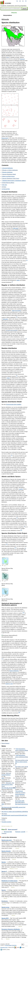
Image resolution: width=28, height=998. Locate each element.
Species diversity (6, 851)
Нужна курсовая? (12, 829)
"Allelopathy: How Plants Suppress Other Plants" (8, 784)
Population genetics (6, 821)
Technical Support (8, 945)
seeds (8, 377)
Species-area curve (7, 840)
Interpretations (7, 15)
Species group (5, 907)
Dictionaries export (3, 947)
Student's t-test (9, 683)
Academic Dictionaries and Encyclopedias (13, 5)
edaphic (21, 489)
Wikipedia (14, 12)
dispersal (22, 59)
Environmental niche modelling (13, 404)
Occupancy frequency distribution (11, 929)
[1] (25, 548)
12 (15, 547)
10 (21, 530)
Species (4, 862)
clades (18, 280)
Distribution (5, 901)
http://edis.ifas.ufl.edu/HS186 (9, 787)
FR (25, 1)
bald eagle (15, 228)
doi (16, 800)
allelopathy (5, 319)
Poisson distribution (14, 670)
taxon (7, 57)
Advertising (14, 945)
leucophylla (18, 310)
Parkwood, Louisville (20, 831)
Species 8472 (5, 918)
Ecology (3, 819)
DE (20, 1)
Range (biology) (5, 743)
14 (2, 658)
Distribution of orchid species (9, 880)
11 (6, 544)
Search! (25, 8)
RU (17, 1)
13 (23, 612)
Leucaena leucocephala (11, 330)
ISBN (3, 778)
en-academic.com (6, 2)
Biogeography (5, 138)
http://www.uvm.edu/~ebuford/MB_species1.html (13, 807)
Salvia (13, 310)
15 (19, 712)
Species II (4, 871)
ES (23, 1)
